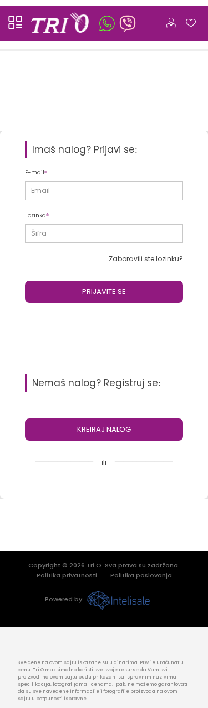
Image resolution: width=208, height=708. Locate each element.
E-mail (34, 172)
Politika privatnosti (67, 575)
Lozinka (35, 215)
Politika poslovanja (141, 575)
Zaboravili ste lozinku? (146, 258)
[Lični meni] (171, 20)
